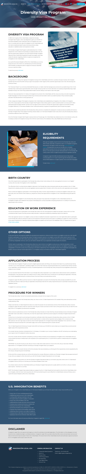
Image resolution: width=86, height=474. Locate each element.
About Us (23, 4)
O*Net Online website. (13, 222)
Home (33, 17)
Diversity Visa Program (33, 4)
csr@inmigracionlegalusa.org (65, 453)
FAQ (53, 4)
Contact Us (59, 4)
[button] (73, 4)
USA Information (46, 4)
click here (20, 70)
